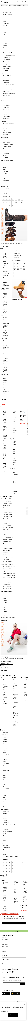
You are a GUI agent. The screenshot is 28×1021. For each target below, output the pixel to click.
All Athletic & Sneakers (8, 501)
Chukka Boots (6, 323)
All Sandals (5, 103)
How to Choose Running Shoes (8, 617)
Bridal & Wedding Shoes (8, 144)
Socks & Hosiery (6, 134)
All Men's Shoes (5, 254)
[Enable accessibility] (27, 508)
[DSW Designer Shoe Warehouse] (6, 1)
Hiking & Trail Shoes (7, 512)
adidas (4, 162)
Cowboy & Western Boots (8, 84)
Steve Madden (6, 180)
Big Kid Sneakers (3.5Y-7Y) (9, 577)
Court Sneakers (6, 59)
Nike (4, 176)
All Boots (5, 317)
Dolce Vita (5, 746)
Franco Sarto (6, 748)
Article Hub (5, 140)
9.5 (16, 202)
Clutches (5, 684)
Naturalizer (5, 759)
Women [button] (2, 5)
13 (12, 205)
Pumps (4, 41)
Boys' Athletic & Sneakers (8, 571)
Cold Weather (15, 691)
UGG (14, 493)
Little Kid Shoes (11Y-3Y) (5, 426)
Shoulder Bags (5, 700)
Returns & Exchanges (7, 942)
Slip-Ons (5, 280)
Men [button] (7, 5)
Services (4, 951)
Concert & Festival (7, 146)
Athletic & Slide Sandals (6, 361)
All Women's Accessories (8, 123)
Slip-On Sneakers (7, 66)
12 (9, 205)
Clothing (5, 128)
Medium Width (17, 255)
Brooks (4, 382)
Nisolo (4, 833)
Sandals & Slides (16, 902)
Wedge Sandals (6, 116)
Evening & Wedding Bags (5, 691)
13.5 (24, 273)
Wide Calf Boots (6, 95)
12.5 (18, 273)
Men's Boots (4, 670)
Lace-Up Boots (5, 332)
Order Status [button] (5, 939)
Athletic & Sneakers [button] (17, 5)
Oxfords (5, 353)
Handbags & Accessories (5, 903)
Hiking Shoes (6, 273)
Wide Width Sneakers (7, 532)
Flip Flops (5, 114)
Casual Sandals (6, 105)
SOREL (4, 761)
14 (14, 276)
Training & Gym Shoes (8, 527)
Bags (4, 126)
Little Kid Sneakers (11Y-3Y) (9, 575)
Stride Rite (15, 491)
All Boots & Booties (7, 75)
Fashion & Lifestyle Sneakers (9, 61)
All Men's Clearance (16, 882)
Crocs (4, 167)
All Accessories (15, 680)
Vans (4, 806)
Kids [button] (10, 5)
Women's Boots (4, 668)
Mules (4, 39)
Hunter (4, 752)
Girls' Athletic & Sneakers (8, 569)
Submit (22, 984)
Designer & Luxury (15, 695)
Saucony (5, 799)
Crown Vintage (6, 849)
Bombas (5, 741)
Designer (5, 148)
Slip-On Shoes (4, 463)
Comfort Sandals (6, 107)
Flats (4, 30)
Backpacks (5, 682)
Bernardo (5, 818)
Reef (4, 178)
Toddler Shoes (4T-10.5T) (4, 421)
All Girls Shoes (14, 412)
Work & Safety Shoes (7, 50)
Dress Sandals (6, 109)
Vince (4, 840)
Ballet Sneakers (6, 57)
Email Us (4, 937)
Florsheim (5, 389)
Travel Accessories (15, 721)
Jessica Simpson (6, 169)
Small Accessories (15, 713)
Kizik (4, 786)
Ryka (4, 797)
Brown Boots (6, 80)
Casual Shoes (6, 19)
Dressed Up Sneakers (5, 344)
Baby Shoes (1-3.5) (5, 416)
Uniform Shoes (5, 467)
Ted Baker (5, 838)
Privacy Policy (20, 1010)
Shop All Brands (4, 732)
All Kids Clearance (25, 882)
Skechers (15, 489)
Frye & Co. (5, 750)
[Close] (24, 1004)
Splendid (5, 835)
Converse (15, 476)
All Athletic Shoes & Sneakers (9, 55)
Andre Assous (6, 811)
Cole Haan (5, 385)
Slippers (5, 45)
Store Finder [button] (5, 946)
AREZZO (5, 813)
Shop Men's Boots (16, 303)
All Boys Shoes (14, 442)
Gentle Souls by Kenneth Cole (9, 824)
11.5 (6, 205)
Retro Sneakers (6, 521)
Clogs (4, 21)
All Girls (25, 901)
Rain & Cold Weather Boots (9, 93)
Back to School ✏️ (22, 412)
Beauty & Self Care (15, 686)
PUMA (4, 607)
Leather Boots (6, 91)
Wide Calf (5, 193)
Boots (4, 261)
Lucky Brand (6, 754)
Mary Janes (5, 36)
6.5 (19, 199)
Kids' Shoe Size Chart (23, 416)
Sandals (5, 43)
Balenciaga (5, 816)
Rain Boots (5, 275)
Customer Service (6, 949)
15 (17, 276)
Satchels (5, 697)
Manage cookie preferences (13, 1015)
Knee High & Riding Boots (8, 89)
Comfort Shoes (6, 23)
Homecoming (6, 153)
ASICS (4, 596)
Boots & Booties (6, 17)
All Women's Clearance (5, 883)
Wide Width (5, 191)
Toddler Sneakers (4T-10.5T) (9, 573)
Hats (4, 130)
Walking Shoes (6, 68)
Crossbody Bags (5, 687)
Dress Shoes (5, 25)
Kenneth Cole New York (8, 827)
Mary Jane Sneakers (7, 516)
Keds (4, 784)
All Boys (25, 899)
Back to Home (14, 923)
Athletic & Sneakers (7, 14)
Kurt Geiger (5, 829)
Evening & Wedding (7, 132)
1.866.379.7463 (5, 944)
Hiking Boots (6, 330)
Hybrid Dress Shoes (6, 348)
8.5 (9, 202)
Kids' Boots (3, 673)
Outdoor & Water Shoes (5, 454)
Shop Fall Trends (5, 246)
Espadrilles (5, 28)
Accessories (3, 399)
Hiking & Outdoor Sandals (5, 370)
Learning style (5, 657)
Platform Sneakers (7, 518)
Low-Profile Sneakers (7, 514)
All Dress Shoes (5, 341)
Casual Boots (6, 82)
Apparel (14, 683)
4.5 (6, 199)
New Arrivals (6, 70)
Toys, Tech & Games (15, 718)
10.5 (22, 202)
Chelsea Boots (5, 320)
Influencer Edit (6, 155)
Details (19, 980)
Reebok (4, 609)
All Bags (5, 679)
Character (5, 440)
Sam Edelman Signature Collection (10, 856)
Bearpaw (5, 737)
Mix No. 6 (5, 854)
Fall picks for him (17, 299)
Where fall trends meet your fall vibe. (12, 243)
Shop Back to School (6, 661)
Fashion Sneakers (7, 510)
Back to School (6, 142)
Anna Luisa (5, 845)
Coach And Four (6, 847)
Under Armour (6, 804)
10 (19, 202)
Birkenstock (5, 165)
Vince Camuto (6, 770)
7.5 (3, 202)
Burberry (5, 820)
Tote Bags (5, 703)
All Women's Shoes (7, 12)
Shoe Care (15, 710)
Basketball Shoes (7, 541)
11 (3, 205)
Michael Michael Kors (7, 831)
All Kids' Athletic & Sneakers (9, 566)
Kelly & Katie (6, 852)
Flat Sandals (5, 112)
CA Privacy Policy (4, 1011)
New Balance (6, 173)
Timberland (5, 396)
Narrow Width (6, 188)
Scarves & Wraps (15, 707)
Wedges (4, 47)
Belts (14, 688)
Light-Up (5, 451)
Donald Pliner (6, 822)
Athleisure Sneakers (7, 503)
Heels (4, 32)
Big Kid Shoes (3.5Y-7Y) (5, 431)
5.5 (12, 199)
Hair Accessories (15, 701)
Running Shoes (6, 64)
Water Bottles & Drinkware (15, 726)
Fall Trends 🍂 (6, 151)
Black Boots (5, 78)
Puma (14, 486)
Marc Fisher (5, 171)
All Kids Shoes (4, 412)
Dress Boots (5, 87)
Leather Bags (4, 695)
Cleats (4, 443)
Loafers (4, 34)
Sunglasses (15, 715)
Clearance (3, 184)
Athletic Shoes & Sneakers (5, 258)
